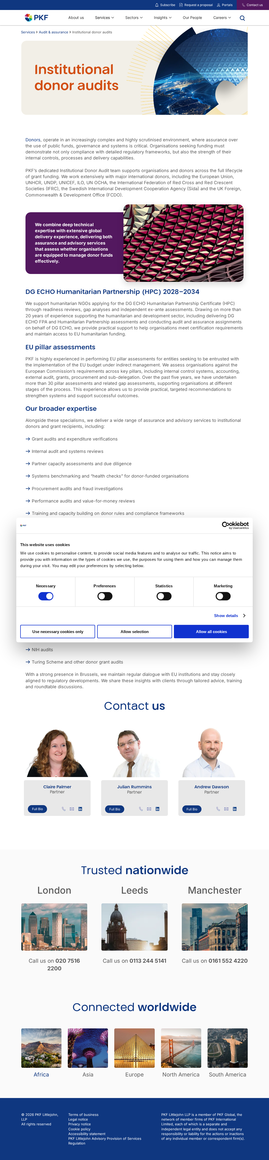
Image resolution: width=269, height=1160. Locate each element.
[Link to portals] (218, 5)
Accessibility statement (86, 1134)
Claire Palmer (57, 786)
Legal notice (78, 1119)
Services (28, 32)
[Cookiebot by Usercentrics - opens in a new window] (226, 526)
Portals (227, 5)
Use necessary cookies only (57, 631)
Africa (41, 1074)
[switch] (104, 596)
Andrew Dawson (211, 786)
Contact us (255, 5)
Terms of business (83, 1114)
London (54, 890)
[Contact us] (240, 5)
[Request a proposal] (181, 5)
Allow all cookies (211, 631)
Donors (32, 139)
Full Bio (37, 809)
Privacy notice (79, 1124)
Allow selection (135, 631)
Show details (226, 615)
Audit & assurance (53, 32)
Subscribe (167, 5)
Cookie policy (79, 1129)
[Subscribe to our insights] (156, 5)
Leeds (134, 890)
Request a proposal (198, 5)
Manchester (215, 890)
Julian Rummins (134, 786)
